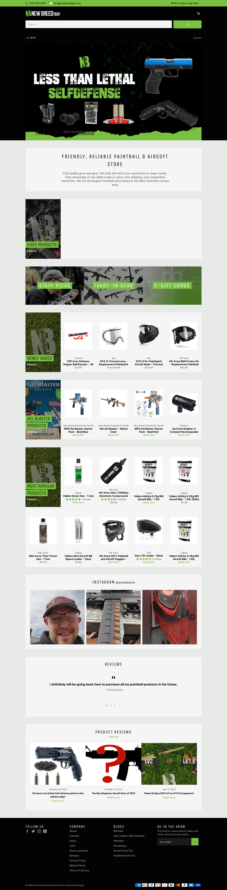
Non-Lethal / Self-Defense (129, 835)
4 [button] (120, 705)
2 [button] (111, 705)
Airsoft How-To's (123, 850)
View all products (77, 128)
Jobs (72, 845)
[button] (73, 499)
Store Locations (78, 850)
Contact (74, 835)
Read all (113, 736)
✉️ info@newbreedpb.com (65, 3)
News (72, 840)
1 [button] (106, 705)
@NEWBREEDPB (125, 582)
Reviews (74, 855)
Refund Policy (77, 865)
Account (197, 38)
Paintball (119, 840)
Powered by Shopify (74, 885)
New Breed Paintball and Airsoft (49, 885)
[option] (113, 91)
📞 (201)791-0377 (35, 3)
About (73, 830)
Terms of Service (79, 870)
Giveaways (120, 845)
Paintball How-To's (124, 855)
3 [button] (115, 705)
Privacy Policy (77, 860)
